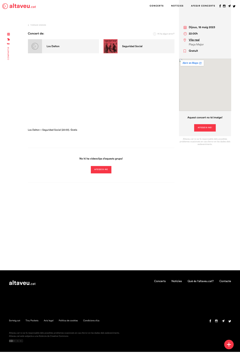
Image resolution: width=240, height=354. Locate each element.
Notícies (177, 6)
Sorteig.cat (14, 321)
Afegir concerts (203, 6)
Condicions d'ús (91, 321)
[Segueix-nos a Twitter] (234, 7)
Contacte (225, 281)
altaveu (22, 6)
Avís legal (49, 321)
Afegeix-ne (101, 170)
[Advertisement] (101, 94)
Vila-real (194, 40)
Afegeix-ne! (205, 128)
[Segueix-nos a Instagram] (224, 7)
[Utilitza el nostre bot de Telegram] (229, 7)
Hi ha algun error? (165, 34)
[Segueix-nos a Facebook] (220, 7)
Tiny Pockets (31, 321)
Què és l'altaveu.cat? (201, 281)
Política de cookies (68, 321)
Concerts (157, 6)
